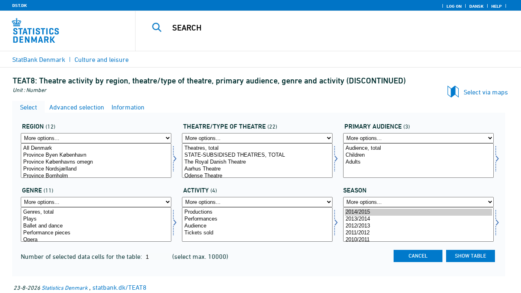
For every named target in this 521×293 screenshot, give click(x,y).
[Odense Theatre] (257, 176)
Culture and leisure (101, 59)
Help (496, 6)
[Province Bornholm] (96, 176)
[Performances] (257, 219)
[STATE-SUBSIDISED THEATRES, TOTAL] (257, 155)
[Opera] (96, 239)
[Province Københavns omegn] (96, 162)
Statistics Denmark (65, 287)
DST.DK (19, 5)
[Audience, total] (418, 148)
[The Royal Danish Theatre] (257, 162)
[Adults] (418, 162)
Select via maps (486, 92)
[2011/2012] (418, 233)
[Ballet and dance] (96, 226)
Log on (454, 6)
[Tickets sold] (257, 233)
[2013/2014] (418, 219)
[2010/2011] (418, 239)
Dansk (476, 6)
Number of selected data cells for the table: (82, 256)
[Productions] (257, 212)
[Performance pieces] (96, 233)
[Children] (418, 155)
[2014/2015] (418, 212)
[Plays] (96, 219)
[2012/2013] (418, 226)
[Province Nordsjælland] (96, 169)
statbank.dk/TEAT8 (119, 287)
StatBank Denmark (38, 59)
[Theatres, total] (257, 148)
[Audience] (257, 226)
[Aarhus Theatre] (257, 169)
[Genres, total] (96, 212)
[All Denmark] (96, 148)
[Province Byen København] (96, 155)
